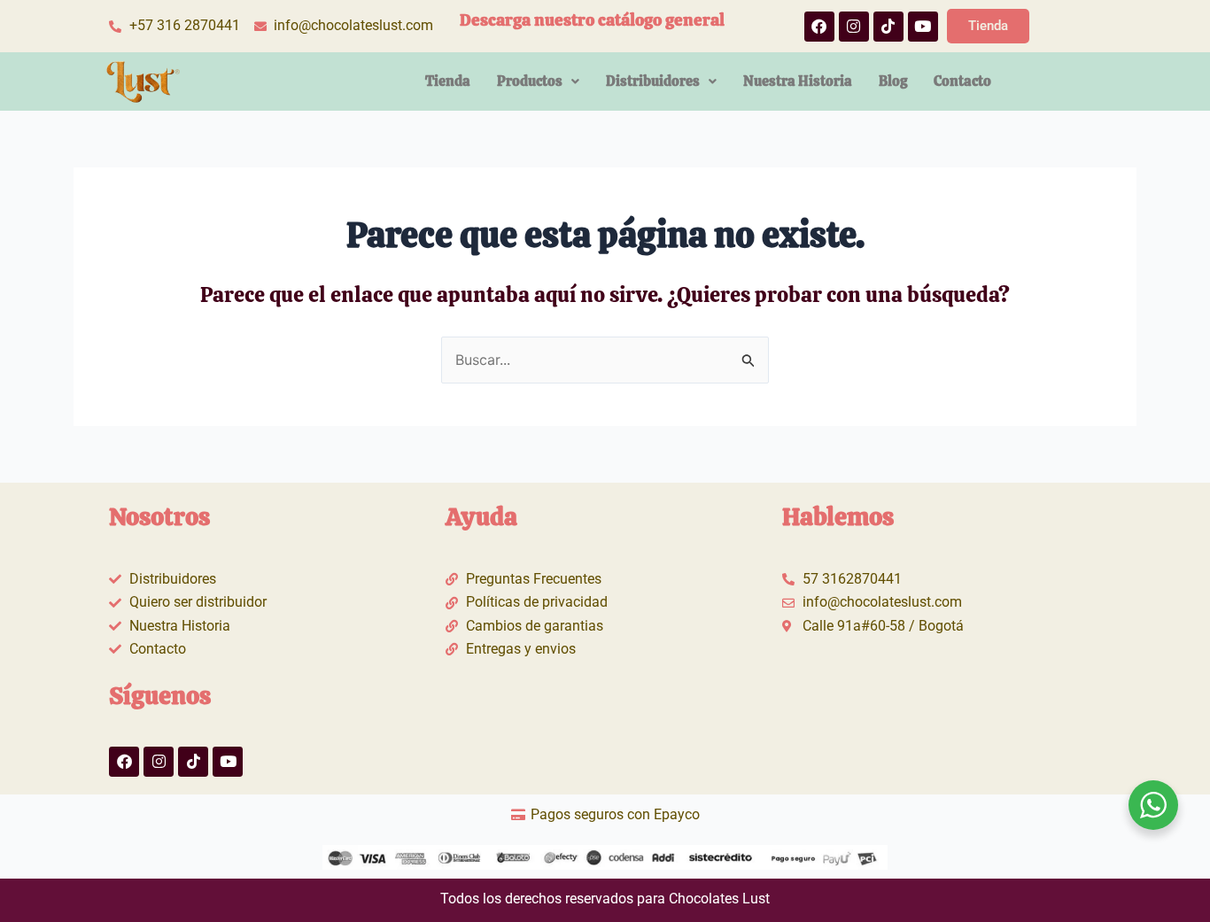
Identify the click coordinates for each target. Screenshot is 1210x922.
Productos (529, 81)
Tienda (447, 81)
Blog (893, 81)
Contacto (962, 81)
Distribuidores (653, 81)
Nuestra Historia (797, 81)
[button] (538, 81)
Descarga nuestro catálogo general (592, 20)
